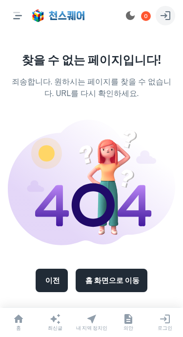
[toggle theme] (130, 15)
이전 (52, 280)
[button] (146, 16)
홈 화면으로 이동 (112, 280)
